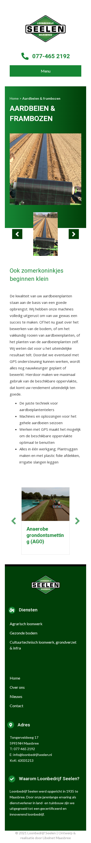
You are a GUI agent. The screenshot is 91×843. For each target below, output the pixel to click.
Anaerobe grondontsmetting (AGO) (45, 535)
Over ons (17, 687)
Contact (16, 705)
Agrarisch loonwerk (26, 623)
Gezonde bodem (23, 633)
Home (14, 98)
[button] (17, 234)
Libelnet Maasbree (57, 838)
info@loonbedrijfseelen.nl (32, 755)
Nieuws (16, 696)
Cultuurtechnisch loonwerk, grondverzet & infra (43, 645)
